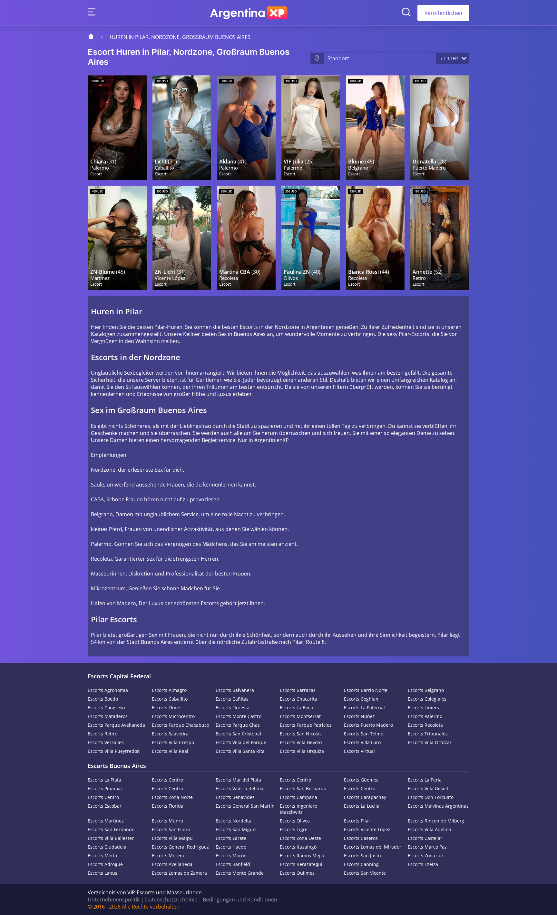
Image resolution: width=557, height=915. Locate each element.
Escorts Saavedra (170, 734)
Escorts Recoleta (425, 725)
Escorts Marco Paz (427, 847)
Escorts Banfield (233, 864)
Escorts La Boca (296, 707)
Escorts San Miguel (236, 829)
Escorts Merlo (102, 855)
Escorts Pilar (357, 821)
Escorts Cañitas (232, 699)
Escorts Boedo (103, 699)
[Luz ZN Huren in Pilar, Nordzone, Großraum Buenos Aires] (181, 238)
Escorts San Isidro (171, 829)
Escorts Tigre (294, 829)
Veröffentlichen (443, 12)
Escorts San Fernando (111, 829)
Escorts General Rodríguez (180, 847)
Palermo (99, 168)
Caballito (164, 168)
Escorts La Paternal (364, 707)
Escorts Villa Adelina (429, 829)
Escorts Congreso (106, 707)
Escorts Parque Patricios (306, 725)
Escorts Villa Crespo (173, 742)
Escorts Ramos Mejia (302, 855)
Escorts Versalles (106, 742)
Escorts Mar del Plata (238, 780)
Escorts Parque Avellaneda (116, 725)
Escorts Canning (361, 864)
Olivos (291, 278)
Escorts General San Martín (245, 806)
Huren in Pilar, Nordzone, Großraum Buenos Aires (180, 37)
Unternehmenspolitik (114, 899)
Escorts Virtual (359, 751)
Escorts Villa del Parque (241, 742)
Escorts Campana (298, 797)
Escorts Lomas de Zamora (179, 873)
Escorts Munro (167, 821)
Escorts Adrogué (105, 864)
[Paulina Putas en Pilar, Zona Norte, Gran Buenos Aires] (310, 238)
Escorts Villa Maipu (172, 838)
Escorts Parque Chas (238, 725)
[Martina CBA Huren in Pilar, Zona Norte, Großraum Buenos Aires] (246, 238)
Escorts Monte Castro (238, 716)
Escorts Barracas (298, 690)
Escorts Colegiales (427, 699)
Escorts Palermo (425, 716)
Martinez (100, 278)
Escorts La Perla (425, 780)
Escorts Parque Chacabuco (180, 725)
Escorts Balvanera (235, 690)
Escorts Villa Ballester (111, 838)
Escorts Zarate (231, 838)
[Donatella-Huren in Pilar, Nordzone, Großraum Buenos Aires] (439, 127)
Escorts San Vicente (365, 873)
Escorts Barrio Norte (365, 690)
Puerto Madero (429, 168)
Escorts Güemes (361, 780)
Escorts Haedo (231, 847)
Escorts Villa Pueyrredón (114, 751)
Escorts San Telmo (363, 734)
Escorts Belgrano (426, 690)
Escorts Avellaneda (172, 864)
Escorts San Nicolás (301, 734)
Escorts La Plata (104, 780)
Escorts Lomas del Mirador (372, 847)
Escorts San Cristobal (238, 734)
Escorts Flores (166, 707)
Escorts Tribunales (428, 734)
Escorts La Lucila (361, 806)
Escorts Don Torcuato (431, 797)
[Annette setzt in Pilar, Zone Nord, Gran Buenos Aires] (439, 238)
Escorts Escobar (105, 806)
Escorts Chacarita (298, 699)
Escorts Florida (167, 806)
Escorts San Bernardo (303, 788)
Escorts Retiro (102, 734)
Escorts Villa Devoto (301, 742)
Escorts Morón (231, 855)
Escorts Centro (167, 780)
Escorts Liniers (423, 707)
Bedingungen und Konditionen (240, 899)
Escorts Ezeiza (423, 864)
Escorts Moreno (168, 855)
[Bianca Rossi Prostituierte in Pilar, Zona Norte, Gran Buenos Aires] (375, 238)
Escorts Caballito (170, 699)
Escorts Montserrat (300, 716)
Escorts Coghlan (361, 699)
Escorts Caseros (361, 838)
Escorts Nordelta (233, 821)
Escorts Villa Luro (362, 742)
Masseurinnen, (109, 573)
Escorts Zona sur (426, 855)
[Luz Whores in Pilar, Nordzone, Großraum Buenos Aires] (181, 127)
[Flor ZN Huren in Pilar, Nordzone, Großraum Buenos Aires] (117, 238)
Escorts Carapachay (365, 797)
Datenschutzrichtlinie (171, 899)
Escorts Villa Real (170, 751)
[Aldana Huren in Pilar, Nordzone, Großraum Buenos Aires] (246, 127)
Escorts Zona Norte (172, 797)
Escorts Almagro (169, 690)
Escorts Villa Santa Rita (240, 751)
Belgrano (358, 168)
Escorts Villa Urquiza (302, 751)
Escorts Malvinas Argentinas (438, 806)
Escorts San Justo (362, 855)
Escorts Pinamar (105, 788)
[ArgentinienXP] (249, 12)
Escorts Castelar (425, 838)
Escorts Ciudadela (107, 847)
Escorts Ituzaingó (298, 847)
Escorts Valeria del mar (240, 788)
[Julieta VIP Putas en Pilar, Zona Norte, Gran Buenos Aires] (310, 127)
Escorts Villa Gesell (428, 788)
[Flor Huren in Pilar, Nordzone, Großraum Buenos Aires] (375, 127)
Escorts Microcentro (173, 716)
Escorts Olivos (295, 821)
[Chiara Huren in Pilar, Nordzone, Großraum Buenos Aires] (117, 127)
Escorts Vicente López (367, 829)
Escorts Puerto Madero (368, 725)
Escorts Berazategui (301, 864)
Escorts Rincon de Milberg (436, 821)
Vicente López (170, 278)
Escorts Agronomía (108, 690)
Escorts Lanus (102, 873)
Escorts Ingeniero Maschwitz (298, 809)
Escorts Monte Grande (240, 873)
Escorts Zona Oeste (300, 838)
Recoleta (228, 278)
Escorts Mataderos (108, 716)
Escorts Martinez (106, 821)
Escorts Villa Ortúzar (430, 742)
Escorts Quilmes (297, 873)
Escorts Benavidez (235, 797)
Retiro (419, 278)
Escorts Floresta (232, 707)
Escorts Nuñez (359, 716)
